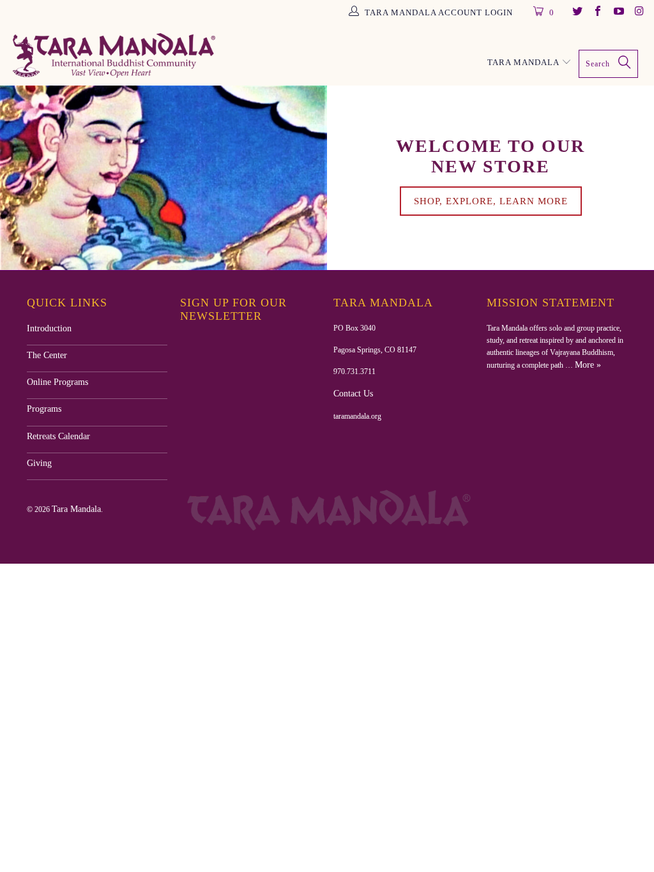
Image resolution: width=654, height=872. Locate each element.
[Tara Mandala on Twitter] (576, 12)
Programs (44, 409)
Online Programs (57, 382)
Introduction (49, 328)
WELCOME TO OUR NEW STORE (490, 156)
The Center (47, 355)
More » (588, 365)
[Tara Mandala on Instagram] (638, 12)
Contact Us (353, 393)
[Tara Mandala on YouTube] (617, 12)
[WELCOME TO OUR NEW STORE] (163, 177)
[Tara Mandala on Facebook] (597, 12)
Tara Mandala (76, 509)
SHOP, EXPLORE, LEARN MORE (491, 201)
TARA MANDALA (524, 62)
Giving (39, 463)
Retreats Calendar (58, 436)
